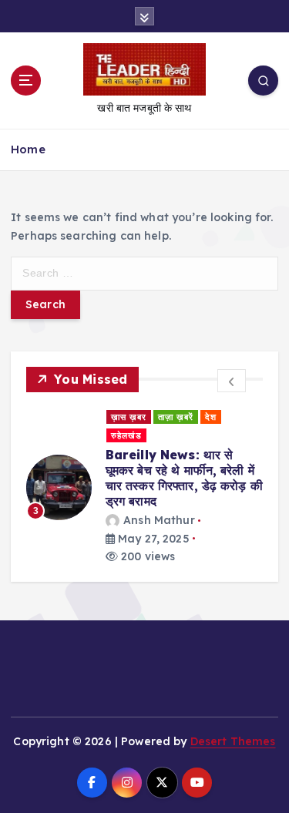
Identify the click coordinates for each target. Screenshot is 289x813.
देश (211, 417)
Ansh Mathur (159, 520)
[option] (144, 487)
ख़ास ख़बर (128, 417)
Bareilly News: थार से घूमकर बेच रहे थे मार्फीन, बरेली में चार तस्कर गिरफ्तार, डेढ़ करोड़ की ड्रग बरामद (184, 478)
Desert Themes (233, 741)
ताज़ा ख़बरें (175, 417)
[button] (231, 380)
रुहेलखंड (126, 435)
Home (28, 149)
